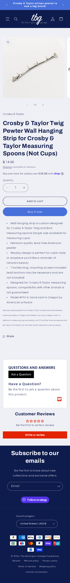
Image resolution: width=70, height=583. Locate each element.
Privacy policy (50, 561)
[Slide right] (43, 105)
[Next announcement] (63, 5)
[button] (7, 19)
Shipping (7, 167)
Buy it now (35, 211)
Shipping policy (47, 566)
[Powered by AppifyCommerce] (59, 399)
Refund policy (31, 561)
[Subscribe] (58, 486)
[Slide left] (27, 105)
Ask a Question (21, 374)
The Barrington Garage (32, 556)
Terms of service (27, 566)
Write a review (35, 435)
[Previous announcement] (7, 5)
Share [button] (10, 336)
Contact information (37, 572)
